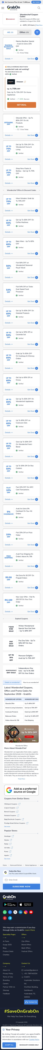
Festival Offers (27, 951)
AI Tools (6, 941)
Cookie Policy (34, 1039)
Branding (6, 980)
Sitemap (6, 990)
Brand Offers (26, 945)
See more (7, 826)
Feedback (6, 994)
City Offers (26, 941)
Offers (24, 32)
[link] (10, 913)
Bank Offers (26, 948)
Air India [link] (7, 848)
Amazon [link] (19, 82)
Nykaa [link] (6, 844)
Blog (4, 948)
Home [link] (5, 865)
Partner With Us (9, 987)
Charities (6, 955)
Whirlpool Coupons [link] (10, 804)
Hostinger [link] (7, 836)
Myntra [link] (6, 840)
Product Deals (8, 951)
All (10, 32)
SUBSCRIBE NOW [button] (21, 886)
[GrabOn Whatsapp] (5, 913)
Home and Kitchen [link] (16, 865)
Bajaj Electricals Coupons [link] (12, 819)
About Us (6, 970)
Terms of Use (8, 977)
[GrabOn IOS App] (25, 904)
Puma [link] (6, 852)
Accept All (9, 1045)
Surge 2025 (7, 945)
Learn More (30, 930)
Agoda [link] (6, 855)
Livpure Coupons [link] (9, 808)
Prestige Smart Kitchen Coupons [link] (14, 823)
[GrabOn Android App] (10, 904)
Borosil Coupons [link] (9, 812)
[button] (37, 32)
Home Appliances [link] (31, 865)
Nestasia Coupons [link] (10, 815)
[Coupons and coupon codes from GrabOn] (13, 8)
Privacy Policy (8, 973)
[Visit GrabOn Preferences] (21, 790)
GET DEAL (21, 105)
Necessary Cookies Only (29, 1045)
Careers (5, 983)
